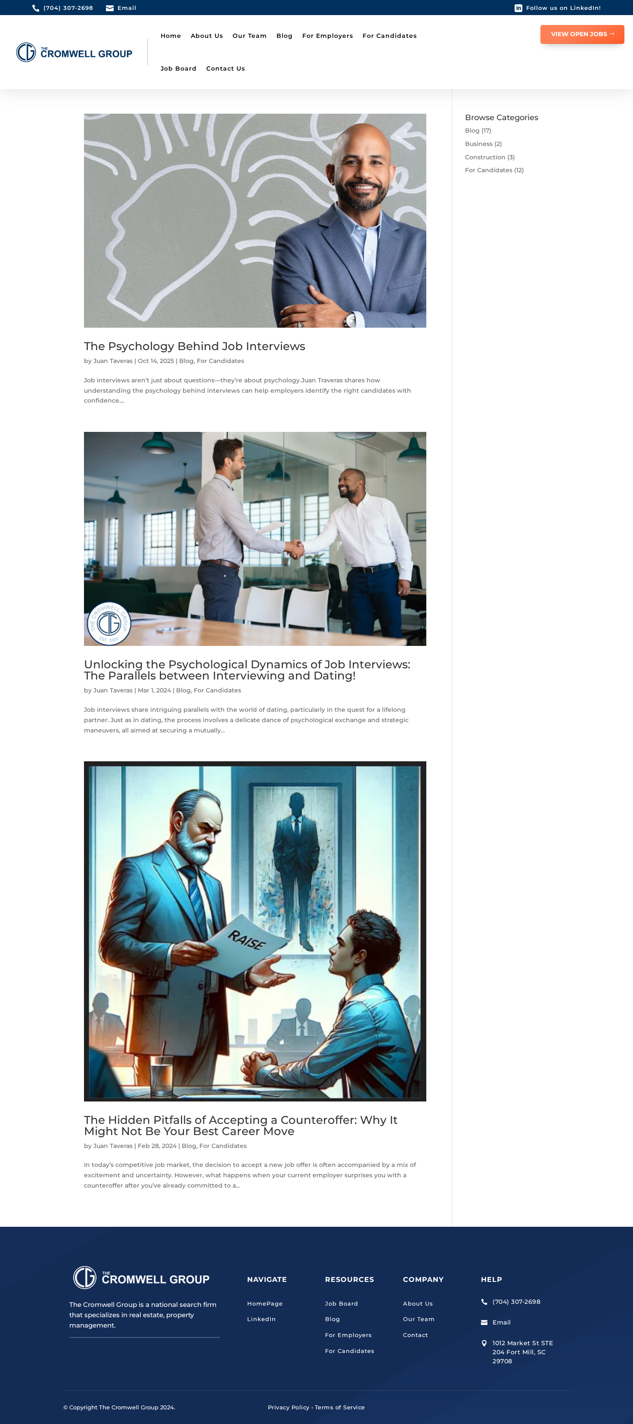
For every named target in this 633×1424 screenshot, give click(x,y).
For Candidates (390, 36)
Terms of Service (340, 1407)
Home (171, 36)
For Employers (327, 36)
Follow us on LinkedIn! (563, 7)
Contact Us (225, 68)
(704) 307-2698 (68, 7)
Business (479, 144)
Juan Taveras (113, 361)
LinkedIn (261, 1318)
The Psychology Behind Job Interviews (194, 346)
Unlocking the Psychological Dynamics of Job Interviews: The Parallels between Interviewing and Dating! (247, 670)
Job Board (179, 68)
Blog (284, 36)
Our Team (250, 36)
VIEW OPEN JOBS (579, 34)
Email (127, 7)
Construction (485, 157)
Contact (415, 1334)
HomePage (265, 1303)
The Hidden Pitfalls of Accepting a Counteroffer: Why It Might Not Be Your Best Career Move (241, 1125)
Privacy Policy (289, 1407)
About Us (207, 36)
